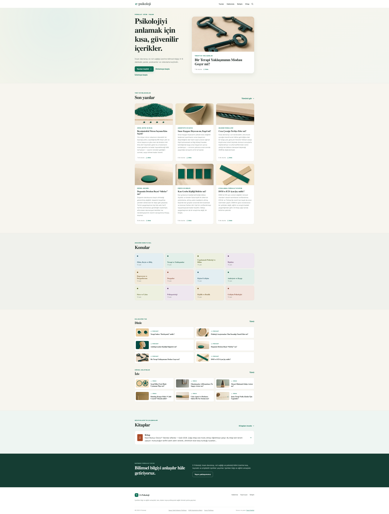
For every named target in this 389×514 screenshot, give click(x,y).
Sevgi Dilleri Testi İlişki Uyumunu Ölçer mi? (158, 385)
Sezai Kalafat (250, 510)
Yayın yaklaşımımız (202, 474)
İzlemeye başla (141, 75)
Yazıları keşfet (143, 69)
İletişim (240, 4)
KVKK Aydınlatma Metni (195, 510)
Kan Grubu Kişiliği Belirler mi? (192, 191)
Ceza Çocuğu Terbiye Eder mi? (232, 131)
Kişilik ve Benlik (184, 188)
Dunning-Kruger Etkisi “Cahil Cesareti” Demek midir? (161, 397)
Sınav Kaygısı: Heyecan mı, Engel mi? (194, 131)
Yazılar (221, 4)
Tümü (251, 321)
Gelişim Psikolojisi (226, 128)
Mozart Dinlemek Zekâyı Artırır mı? (242, 385)
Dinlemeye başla (162, 69)
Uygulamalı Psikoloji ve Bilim (230, 188)
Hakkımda (230, 4)
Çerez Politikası (209, 510)
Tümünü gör (247, 98)
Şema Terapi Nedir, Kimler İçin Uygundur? (241, 397)
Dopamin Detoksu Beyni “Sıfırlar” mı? (152, 192)
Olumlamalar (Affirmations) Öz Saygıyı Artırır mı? (202, 385)
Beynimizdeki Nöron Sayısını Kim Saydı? (152, 132)
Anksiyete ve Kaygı (185, 128)
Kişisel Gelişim (143, 188)
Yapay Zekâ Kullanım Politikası (177, 510)
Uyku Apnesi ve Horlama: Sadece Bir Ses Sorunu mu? (200, 397)
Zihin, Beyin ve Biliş (144, 128)
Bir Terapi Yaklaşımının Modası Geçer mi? (218, 62)
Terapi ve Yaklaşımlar (204, 56)
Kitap (247, 4)
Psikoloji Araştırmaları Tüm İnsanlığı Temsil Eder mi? (229, 334)
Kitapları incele (245, 426)
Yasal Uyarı (243, 495)
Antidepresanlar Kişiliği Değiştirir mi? (164, 346)
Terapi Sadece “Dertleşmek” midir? (162, 334)
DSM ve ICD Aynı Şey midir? (232, 191)
